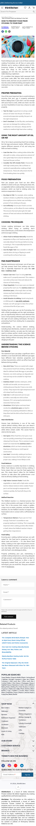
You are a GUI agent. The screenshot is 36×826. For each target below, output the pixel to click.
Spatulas (5, 679)
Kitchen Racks (29, 692)
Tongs (3, 677)
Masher (8, 677)
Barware (4, 714)
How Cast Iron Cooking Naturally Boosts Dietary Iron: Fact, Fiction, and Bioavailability (15, 649)
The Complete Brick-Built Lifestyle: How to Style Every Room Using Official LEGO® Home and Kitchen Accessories (15, 640)
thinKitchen (21, 783)
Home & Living (6, 731)
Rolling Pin (14, 687)
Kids (2, 734)
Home (3, 17)
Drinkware (4, 724)
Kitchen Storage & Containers (25, 718)
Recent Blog (8, 17)
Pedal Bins (9, 692)
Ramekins (15, 685)
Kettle (15, 694)
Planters (21, 692)
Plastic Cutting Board (28, 677)
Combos (21, 733)
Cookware (4, 721)
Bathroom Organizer (8, 718)
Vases (16, 692)
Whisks (32, 685)
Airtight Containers (15, 679)
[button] (2, 8)
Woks (10, 694)
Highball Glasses (6, 685)
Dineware (4, 728)
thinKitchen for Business (14, 756)
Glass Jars (26, 679)
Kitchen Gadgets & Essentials (25, 709)
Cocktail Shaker (6, 683)
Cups (8, 690)
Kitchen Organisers (25, 714)
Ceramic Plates (24, 690)
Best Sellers (5, 708)
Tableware (22, 727)
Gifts (20, 730)
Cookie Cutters (24, 685)
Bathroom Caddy (14, 689)
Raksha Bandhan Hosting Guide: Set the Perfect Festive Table (15, 657)
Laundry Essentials (25, 723)
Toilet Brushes (23, 687)
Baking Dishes (5, 687)
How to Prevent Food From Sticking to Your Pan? (15, 18)
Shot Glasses (16, 683)
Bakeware (4, 711)
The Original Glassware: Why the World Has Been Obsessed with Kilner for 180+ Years (15, 665)
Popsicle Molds (16, 677)
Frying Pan (4, 694)
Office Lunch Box (27, 681)
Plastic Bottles (25, 689)
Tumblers (15, 690)
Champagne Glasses (28, 683)
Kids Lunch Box (15, 681)
